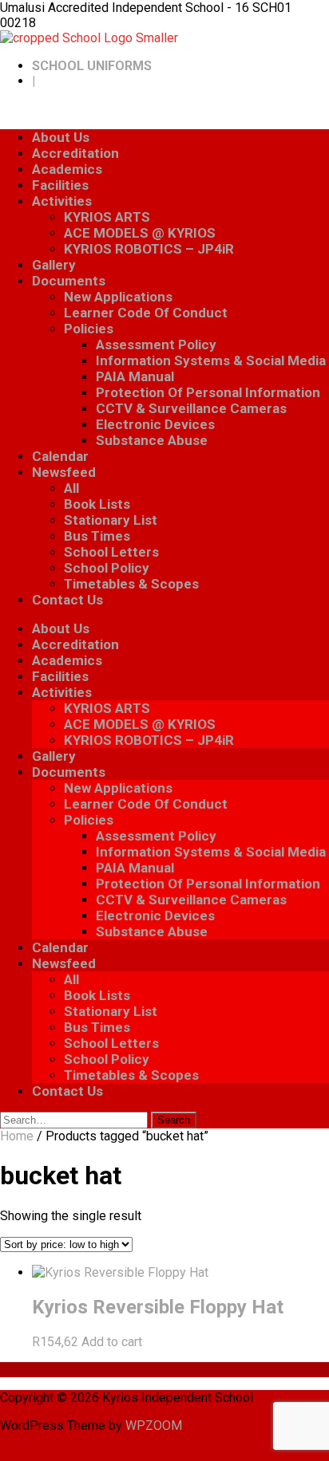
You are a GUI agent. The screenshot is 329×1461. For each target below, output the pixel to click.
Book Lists (97, 504)
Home (17, 1136)
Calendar (60, 456)
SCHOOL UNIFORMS (92, 65)
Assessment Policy (156, 344)
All (71, 488)
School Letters (111, 552)
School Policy (106, 568)
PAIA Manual (135, 376)
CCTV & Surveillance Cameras (191, 408)
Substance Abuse (152, 440)
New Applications (118, 297)
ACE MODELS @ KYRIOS (140, 233)
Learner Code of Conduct (146, 313)
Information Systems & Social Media (211, 360)
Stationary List (110, 520)
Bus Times (97, 536)
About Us (60, 137)
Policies (88, 329)
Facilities (60, 185)
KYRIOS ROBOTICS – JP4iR (149, 249)
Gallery (54, 265)
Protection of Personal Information (208, 392)
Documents (68, 281)
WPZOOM (153, 1425)
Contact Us (67, 600)
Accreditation (75, 153)
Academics (67, 169)
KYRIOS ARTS (107, 217)
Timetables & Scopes (131, 584)
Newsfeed (64, 472)
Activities (62, 201)
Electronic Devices (155, 424)
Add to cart (111, 1341)
